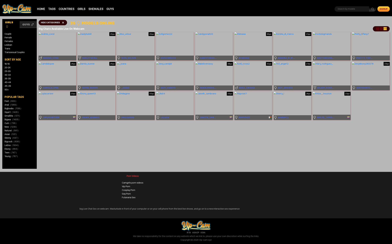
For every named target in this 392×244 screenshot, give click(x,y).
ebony (11, 149)
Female (8, 37)
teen (11, 152)
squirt (12, 112)
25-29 (8, 71)
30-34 (8, 75)
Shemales (96, 9)
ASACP (195, 232)
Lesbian (8, 45)
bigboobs (13, 108)
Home (41, 9)
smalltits (12, 115)
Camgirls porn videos (132, 182)
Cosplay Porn (128, 190)
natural (12, 130)
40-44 (8, 82)
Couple (8, 33)
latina (12, 145)
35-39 (8, 78)
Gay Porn (126, 193)
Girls (81, 9)
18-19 (7, 63)
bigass (12, 119)
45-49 (8, 86)
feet (10, 101)
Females (9, 41)
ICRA (203, 232)
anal (11, 104)
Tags (52, 9)
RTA (189, 232)
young (11, 156)
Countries (66, 9)
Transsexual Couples (15, 52)
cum (10, 123)
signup (384, 9)
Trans (7, 48)
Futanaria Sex (129, 197)
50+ (7, 89)
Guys (110, 9)
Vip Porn (126, 186)
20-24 (7, 67)
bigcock (12, 141)
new (11, 126)
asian (11, 134)
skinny (11, 137)
